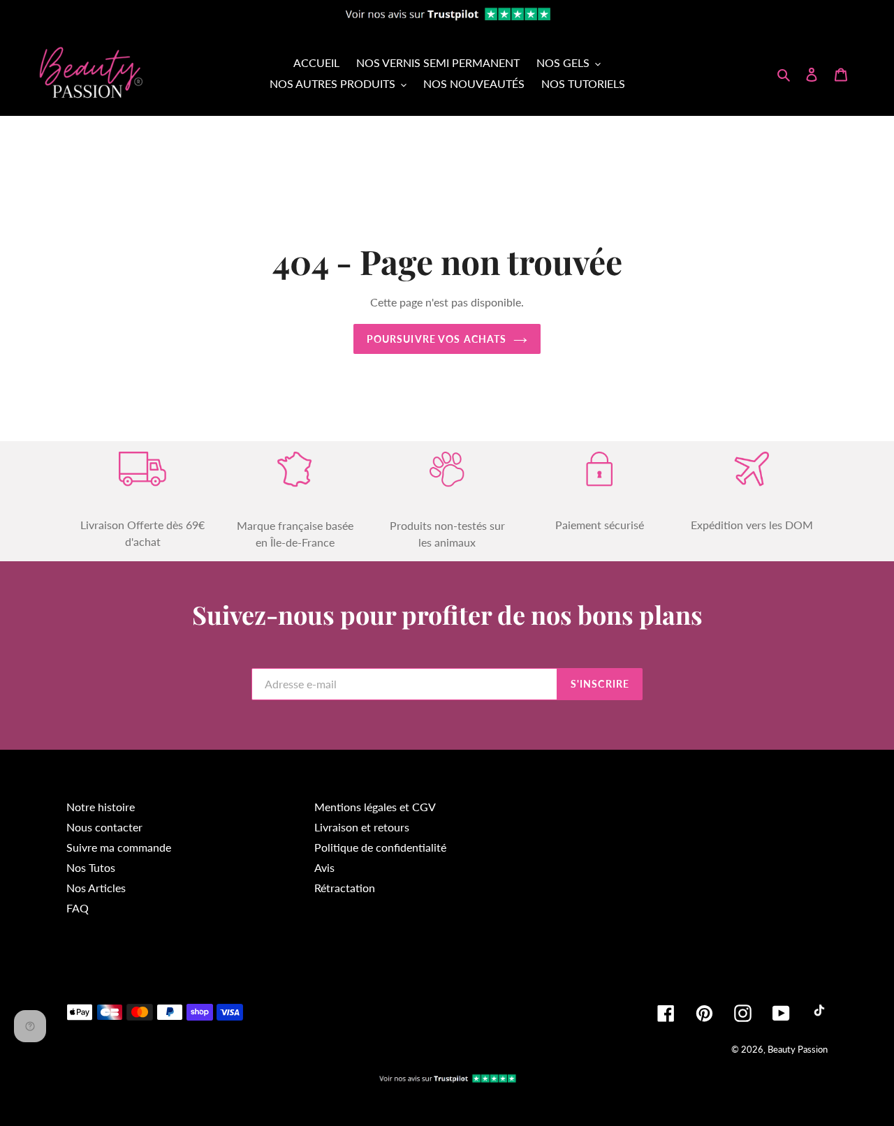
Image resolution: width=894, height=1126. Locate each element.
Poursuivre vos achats (437, 339)
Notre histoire (100, 806)
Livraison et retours (361, 827)
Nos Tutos (90, 867)
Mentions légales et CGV (375, 806)
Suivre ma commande (118, 847)
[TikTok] (819, 1012)
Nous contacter (104, 827)
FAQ (77, 907)
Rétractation (344, 887)
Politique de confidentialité (380, 847)
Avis (324, 867)
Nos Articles (96, 887)
